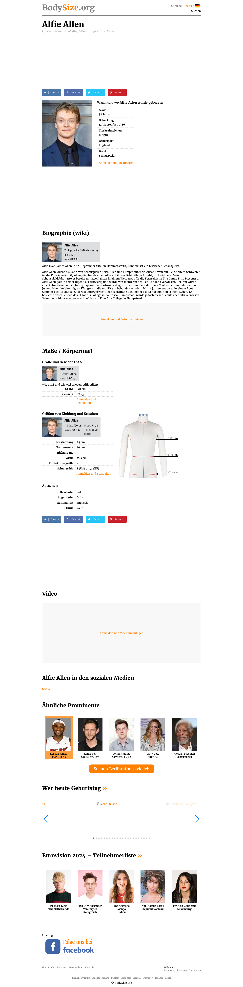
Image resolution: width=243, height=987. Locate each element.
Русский (85, 978)
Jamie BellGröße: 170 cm (90, 755)
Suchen (196, 11)
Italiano (105, 978)
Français (137, 978)
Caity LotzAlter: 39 (153, 755)
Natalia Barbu (153, 907)
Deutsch (115, 978)
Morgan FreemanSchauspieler (184, 755)
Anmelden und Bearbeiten (116, 162)
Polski (168, 978)
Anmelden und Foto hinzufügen (121, 319)
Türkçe (146, 978)
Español (96, 978)
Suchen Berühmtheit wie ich (121, 768)
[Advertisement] (121, 58)
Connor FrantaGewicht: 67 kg (121, 755)
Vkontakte (181, 970)
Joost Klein (58, 907)
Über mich (48, 967)
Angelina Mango (121, 907)
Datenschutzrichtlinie (81, 967)
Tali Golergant (184, 907)
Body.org (68, 8)
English (76, 978)
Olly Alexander (90, 907)
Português (126, 978)
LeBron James (58, 755)
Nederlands (157, 978)
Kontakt (61, 967)
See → (46, 688)
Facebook (169, 970)
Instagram (195, 970)
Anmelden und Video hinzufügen (121, 633)
